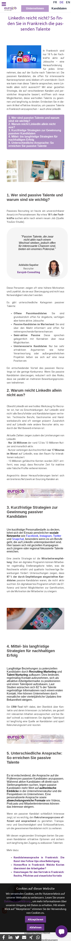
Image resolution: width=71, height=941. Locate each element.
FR (55, 2)
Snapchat (18, 539)
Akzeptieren (35, 919)
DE (62, 2)
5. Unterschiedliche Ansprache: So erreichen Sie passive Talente (31, 144)
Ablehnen (35, 927)
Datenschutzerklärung (17, 901)
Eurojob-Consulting (28, 272)
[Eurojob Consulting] (10, 8)
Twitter (57, 535)
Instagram (46, 535)
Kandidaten (59, 8)
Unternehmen (35, 8)
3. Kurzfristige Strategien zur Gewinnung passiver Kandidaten (34, 132)
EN (68, 2)
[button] (61, 931)
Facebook (32, 535)
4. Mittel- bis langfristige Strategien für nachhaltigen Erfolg (33, 138)
